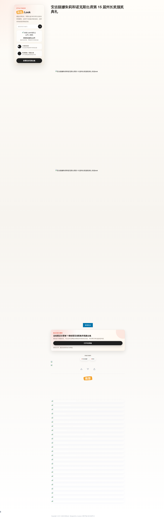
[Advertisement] (88, 29)
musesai (79, 516)
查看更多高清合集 (29, 60)
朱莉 (93, 359)
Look (24, 12)
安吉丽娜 (84, 359)
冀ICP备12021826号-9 (88, 516)
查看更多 (88, 325)
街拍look (66, 516)
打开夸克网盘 (88, 343)
